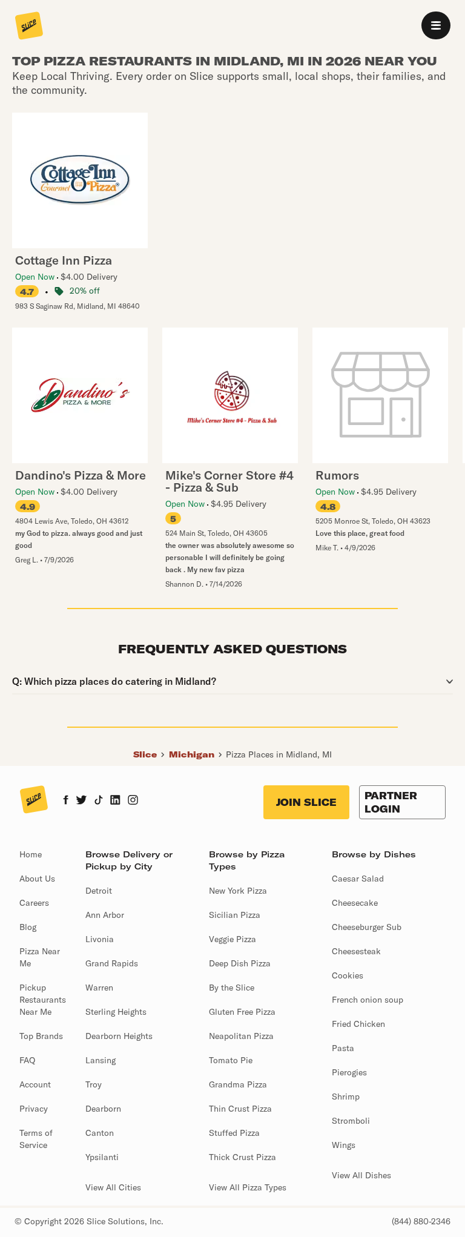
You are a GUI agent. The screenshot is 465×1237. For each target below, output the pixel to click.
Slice (145, 754)
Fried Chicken (358, 1023)
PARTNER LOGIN (390, 802)
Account (35, 1084)
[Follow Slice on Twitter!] (81, 801)
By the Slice (231, 987)
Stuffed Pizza (234, 1132)
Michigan (191, 754)
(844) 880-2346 (421, 1221)
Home (30, 854)
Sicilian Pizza (234, 914)
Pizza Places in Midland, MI (279, 754)
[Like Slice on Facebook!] (65, 801)
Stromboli (351, 1120)
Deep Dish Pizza (240, 963)
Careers (34, 902)
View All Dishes (361, 1175)
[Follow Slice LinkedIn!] (115, 801)
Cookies (347, 975)
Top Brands (41, 1036)
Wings (343, 1145)
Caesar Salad (358, 878)
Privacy (33, 1108)
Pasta (343, 1048)
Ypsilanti (102, 1157)
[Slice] (29, 27)
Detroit (98, 890)
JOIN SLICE (306, 802)
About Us (37, 878)
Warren (99, 987)
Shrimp (346, 1096)
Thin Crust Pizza (240, 1108)
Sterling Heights (116, 1011)
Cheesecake (355, 902)
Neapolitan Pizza (241, 1036)
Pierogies (349, 1072)
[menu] (435, 25)
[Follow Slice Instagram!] (133, 801)
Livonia (99, 939)
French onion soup (367, 999)
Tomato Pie (230, 1060)
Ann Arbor (104, 914)
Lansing (100, 1060)
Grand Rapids (111, 963)
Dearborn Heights (119, 1036)
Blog (27, 927)
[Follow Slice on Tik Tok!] (98, 801)
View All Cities (113, 1187)
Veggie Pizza (232, 939)
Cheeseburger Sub (366, 927)
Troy (93, 1084)
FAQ (27, 1060)
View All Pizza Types (247, 1187)
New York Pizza (238, 890)
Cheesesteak (356, 951)
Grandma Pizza (238, 1084)
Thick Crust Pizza (242, 1157)
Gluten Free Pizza (242, 1011)
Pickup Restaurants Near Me (42, 999)
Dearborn (103, 1108)
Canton (99, 1132)
